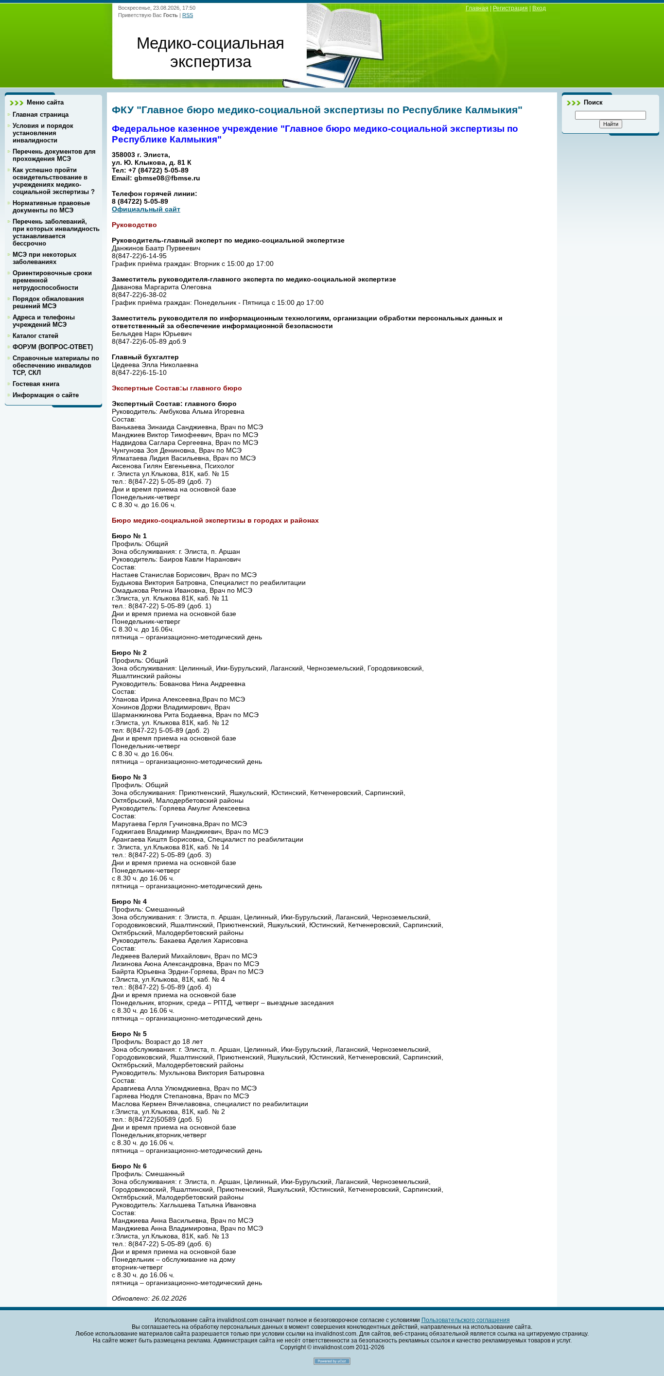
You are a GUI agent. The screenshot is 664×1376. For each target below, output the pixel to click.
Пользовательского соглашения (465, 1320)
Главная (477, 8)
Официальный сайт (146, 209)
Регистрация (510, 8)
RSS (187, 15)
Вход (539, 8)
